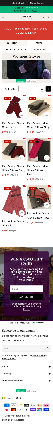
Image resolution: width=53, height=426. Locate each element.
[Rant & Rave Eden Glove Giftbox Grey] (39, 107)
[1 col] (41, 89)
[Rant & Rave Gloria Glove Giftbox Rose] (39, 197)
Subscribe (26, 296)
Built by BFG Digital (13, 419)
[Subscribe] (48, 348)
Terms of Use (23, 306)
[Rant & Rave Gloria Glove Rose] (14, 201)
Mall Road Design (20, 415)
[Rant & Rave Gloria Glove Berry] (14, 107)
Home (9, 49)
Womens (13, 43)
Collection (21, 49)
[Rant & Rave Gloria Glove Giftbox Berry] (14, 150)
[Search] (44, 17)
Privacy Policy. (9, 358)
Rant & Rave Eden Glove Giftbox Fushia (37, 170)
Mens (40, 43)
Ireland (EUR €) (14, 397)
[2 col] (48, 89)
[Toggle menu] (3, 17)
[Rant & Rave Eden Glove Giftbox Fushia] (39, 150)
